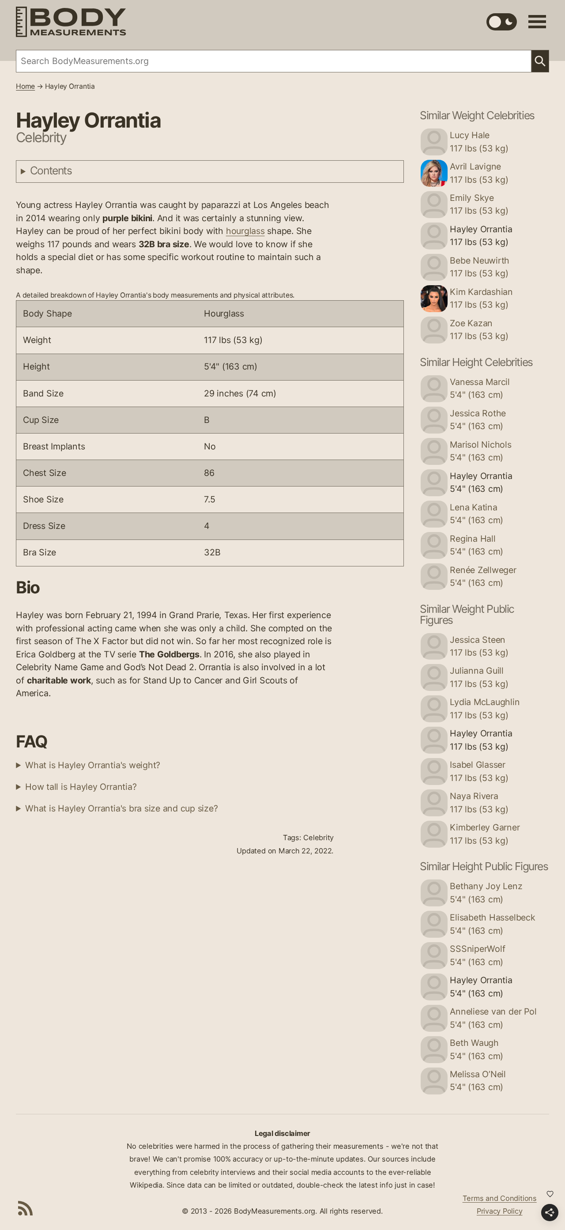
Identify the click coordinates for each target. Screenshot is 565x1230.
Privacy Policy (500, 1211)
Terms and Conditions (500, 1198)
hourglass (245, 231)
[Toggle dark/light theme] (501, 21)
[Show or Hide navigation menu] (537, 21)
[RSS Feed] (25, 1208)
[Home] (71, 22)
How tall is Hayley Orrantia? (80, 786)
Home (25, 86)
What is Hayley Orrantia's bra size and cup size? (121, 808)
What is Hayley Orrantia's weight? (92, 765)
